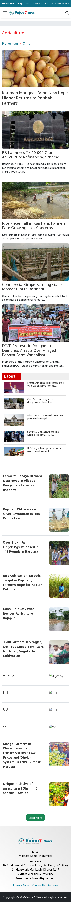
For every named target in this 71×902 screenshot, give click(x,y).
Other (27, 43)
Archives (53, 885)
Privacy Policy (21, 885)
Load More (35, 818)
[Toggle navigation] (4, 12)
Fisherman (10, 43)
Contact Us (38, 885)
